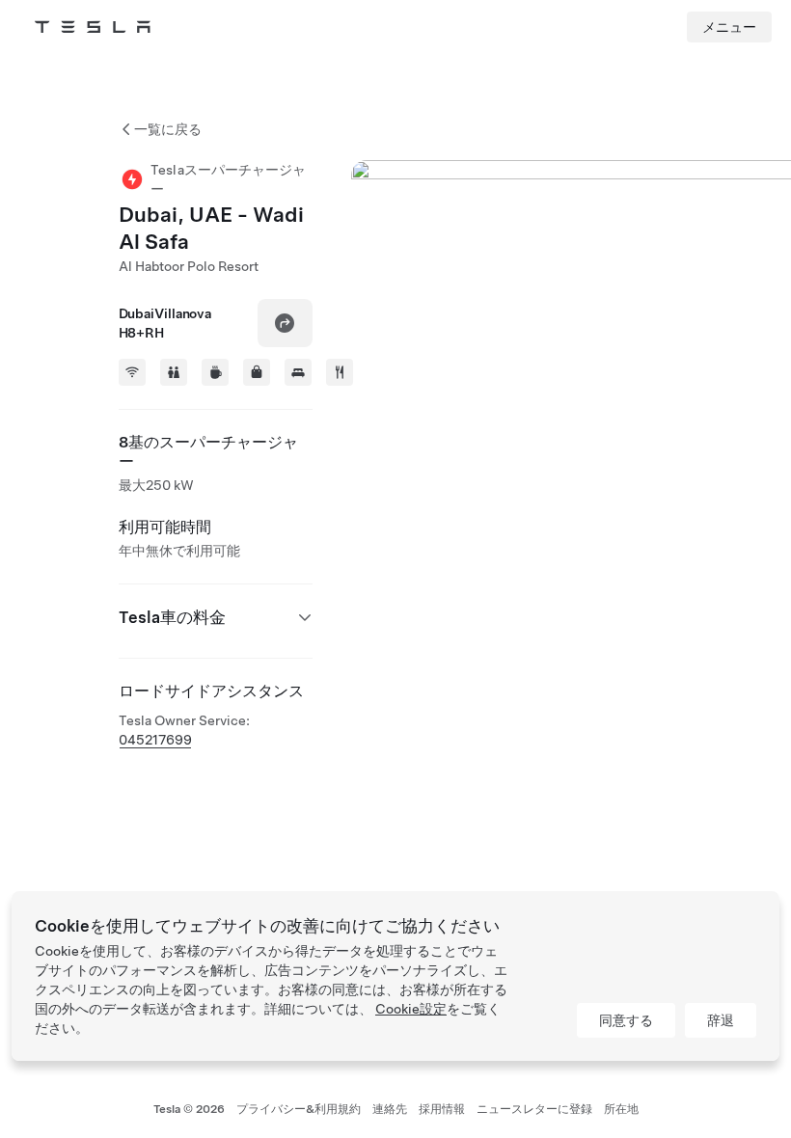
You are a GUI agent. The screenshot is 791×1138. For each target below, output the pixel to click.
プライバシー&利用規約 (298, 1109)
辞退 (720, 1020)
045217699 (155, 739)
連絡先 (389, 1109)
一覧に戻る (168, 129)
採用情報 (442, 1109)
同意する (626, 1020)
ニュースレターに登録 (534, 1109)
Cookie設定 (411, 1008)
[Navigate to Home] (92, 27)
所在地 (621, 1109)
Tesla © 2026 (189, 1109)
